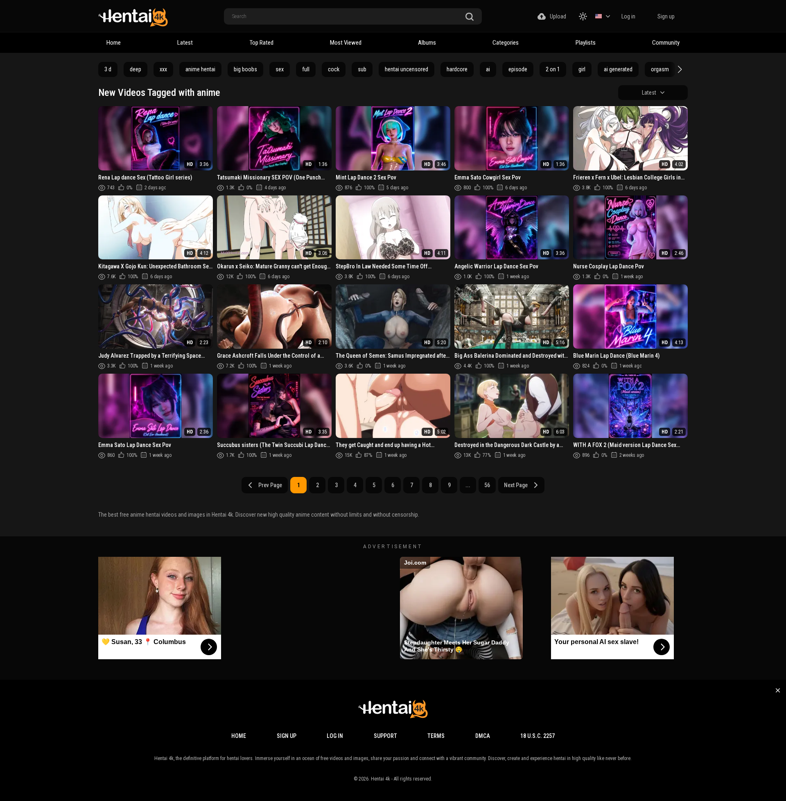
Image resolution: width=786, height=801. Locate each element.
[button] (679, 69)
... (467, 485)
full (305, 69)
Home (113, 42)
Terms (436, 736)
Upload (558, 16)
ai (488, 69)
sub (362, 69)
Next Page (516, 485)
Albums (427, 42)
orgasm (660, 69)
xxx (163, 69)
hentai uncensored (406, 69)
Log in (628, 16)
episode (517, 69)
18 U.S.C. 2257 (537, 736)
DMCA (482, 736)
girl (581, 69)
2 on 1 (553, 69)
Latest (185, 42)
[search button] (469, 17)
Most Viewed (345, 42)
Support (385, 736)
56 (487, 485)
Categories (505, 42)
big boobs (245, 69)
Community (666, 42)
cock (333, 69)
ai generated (618, 69)
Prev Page (270, 485)
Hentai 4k (380, 779)
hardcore (457, 69)
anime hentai (200, 69)
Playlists (586, 42)
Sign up (666, 16)
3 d (107, 69)
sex (280, 69)
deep (135, 69)
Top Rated (261, 42)
